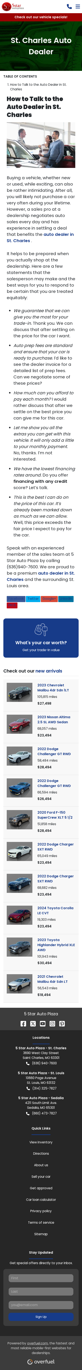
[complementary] (69, 1357)
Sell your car (41, 1176)
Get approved (41, 1188)
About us (41, 1165)
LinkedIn (66, 598)
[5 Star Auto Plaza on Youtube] (41, 1023)
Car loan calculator (41, 1199)
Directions (41, 1153)
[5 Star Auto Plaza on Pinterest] (60, 1023)
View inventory (41, 1142)
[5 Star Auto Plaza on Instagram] (51, 1023)
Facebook (16, 598)
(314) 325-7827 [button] (44, 1088)
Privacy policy (41, 1211)
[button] (69, 6)
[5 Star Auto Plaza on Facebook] (21, 1023)
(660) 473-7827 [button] (44, 1113)
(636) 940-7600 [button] (44, 1063)
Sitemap (41, 1234)
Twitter (33, 598)
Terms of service (41, 1222)
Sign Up (41, 1317)
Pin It (12, 605)
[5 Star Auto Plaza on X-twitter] (31, 1023)
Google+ (49, 598)
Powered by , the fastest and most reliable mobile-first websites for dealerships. (41, 1348)
